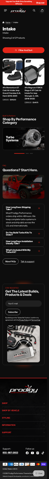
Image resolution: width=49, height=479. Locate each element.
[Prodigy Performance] (18, 10)
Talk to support (27, 261)
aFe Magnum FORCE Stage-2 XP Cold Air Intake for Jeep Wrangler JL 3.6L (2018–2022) (33, 93)
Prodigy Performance (15, 473)
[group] (23, 138)
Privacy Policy (23, 320)
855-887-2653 (10, 452)
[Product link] (12, 81)
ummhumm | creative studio (30, 476)
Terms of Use (35, 320)
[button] (5, 10)
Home (7, 22)
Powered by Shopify (30, 473)
